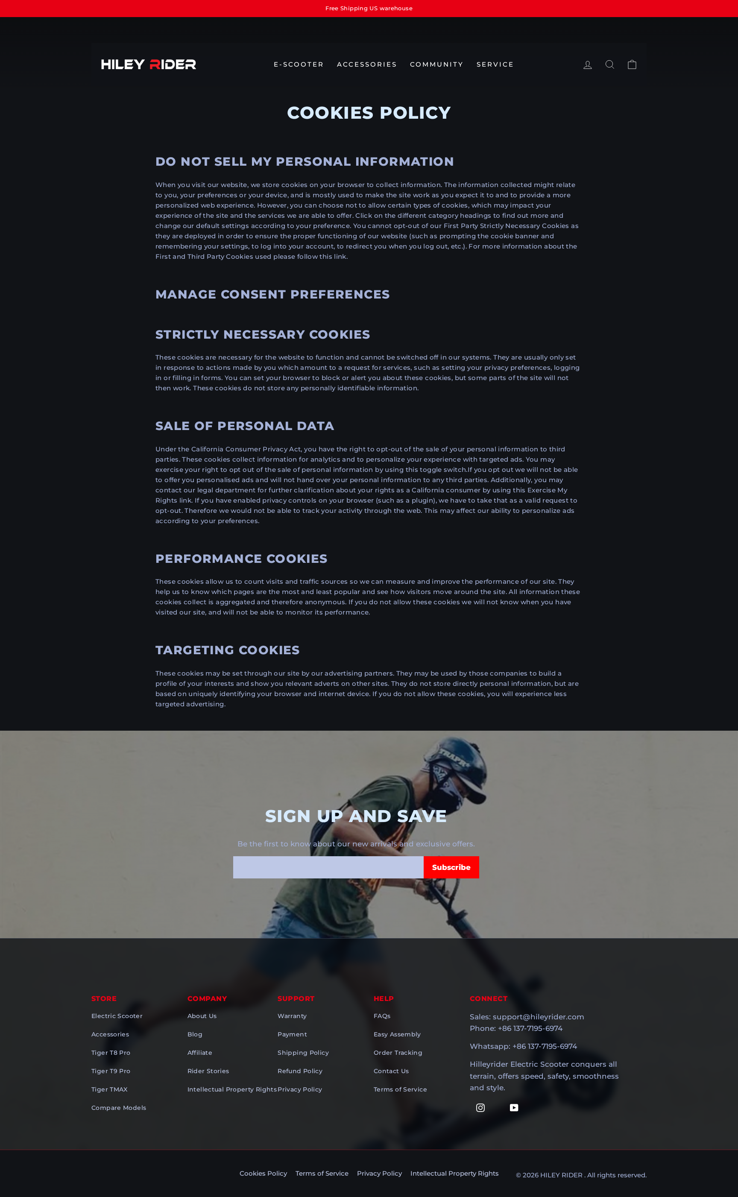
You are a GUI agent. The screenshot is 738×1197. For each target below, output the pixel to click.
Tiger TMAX (109, 1089)
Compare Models (118, 1108)
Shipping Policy (303, 1053)
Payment (292, 1034)
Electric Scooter (117, 1016)
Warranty (292, 1016)
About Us (202, 1016)
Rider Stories (208, 1071)
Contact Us (391, 1071)
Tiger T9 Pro (111, 1071)
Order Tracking (398, 1053)
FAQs (382, 1016)
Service (495, 64)
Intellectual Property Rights (232, 1089)
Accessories (367, 64)
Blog (195, 1034)
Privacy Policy (300, 1089)
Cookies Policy (263, 1173)
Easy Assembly (397, 1034)
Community (437, 64)
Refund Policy (300, 1071)
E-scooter (299, 64)
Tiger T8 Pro (111, 1053)
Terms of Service (400, 1089)
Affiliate (199, 1053)
